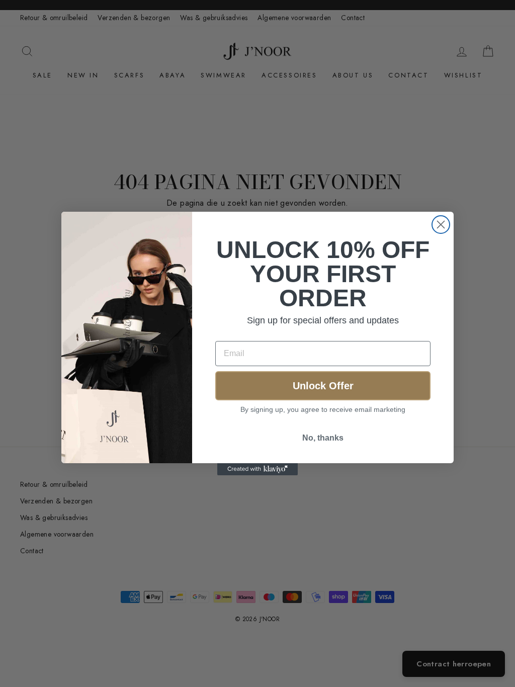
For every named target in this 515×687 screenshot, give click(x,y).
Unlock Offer (323, 385)
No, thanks (323, 438)
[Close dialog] (441, 224)
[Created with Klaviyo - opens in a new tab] (257, 469)
